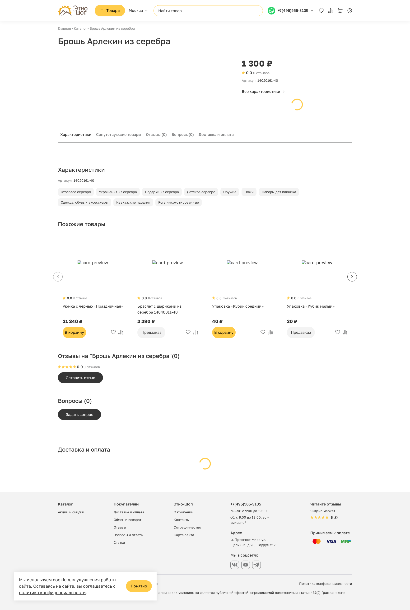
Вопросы (183, 134)
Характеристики (75, 134)
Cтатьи (119, 542)
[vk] (234, 565)
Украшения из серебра (118, 192)
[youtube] (245, 565)
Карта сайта (184, 535)
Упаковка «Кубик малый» (311, 306)
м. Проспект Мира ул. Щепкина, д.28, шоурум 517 (252, 542)
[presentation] (352, 276)
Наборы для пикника (279, 192)
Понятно (139, 586)
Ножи (249, 192)
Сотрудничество (187, 527)
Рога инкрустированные (178, 202)
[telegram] (256, 565)
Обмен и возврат (127, 520)
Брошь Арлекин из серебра (112, 28)
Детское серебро (201, 192)
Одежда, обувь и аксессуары (84, 202)
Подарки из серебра (162, 192)
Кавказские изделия (133, 202)
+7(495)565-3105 (245, 504)
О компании (183, 512)
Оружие (229, 192)
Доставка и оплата (216, 134)
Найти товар (170, 10)
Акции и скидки (71, 512)
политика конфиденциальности (52, 592)
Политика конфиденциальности (325, 583)
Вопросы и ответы (128, 535)
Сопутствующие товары (118, 134)
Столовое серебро (76, 192)
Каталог (80, 28)
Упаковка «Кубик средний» (238, 306)
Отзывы (156, 134)
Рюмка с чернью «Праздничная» (93, 306)
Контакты (182, 520)
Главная (64, 28)
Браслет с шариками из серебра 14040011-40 (159, 309)
